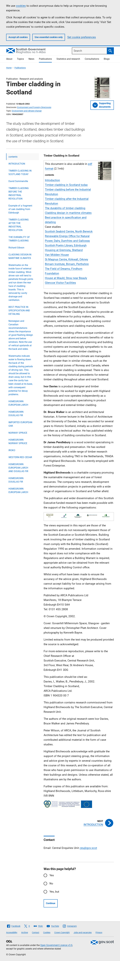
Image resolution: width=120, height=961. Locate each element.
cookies (21, 5)
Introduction (52, 180)
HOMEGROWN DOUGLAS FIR (15, 413)
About (9, 59)
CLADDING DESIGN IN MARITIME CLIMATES (19, 256)
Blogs (107, 59)
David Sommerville (18, 181)
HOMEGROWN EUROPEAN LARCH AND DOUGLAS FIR (18, 468)
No (51, 883)
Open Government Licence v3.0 (56, 945)
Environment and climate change (27, 111)
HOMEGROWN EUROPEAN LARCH (18, 403)
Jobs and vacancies (83, 932)
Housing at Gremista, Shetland (64, 250)
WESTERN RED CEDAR (20, 457)
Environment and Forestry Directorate (34, 107)
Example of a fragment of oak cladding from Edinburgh (20, 209)
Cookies (46, 932)
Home (9, 68)
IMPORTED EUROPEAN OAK (20, 424)
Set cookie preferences (81, 37)
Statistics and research (68, 59)
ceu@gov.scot (88, 848)
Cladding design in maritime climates (68, 212)
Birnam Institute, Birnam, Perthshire (67, 264)
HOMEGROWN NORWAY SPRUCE (17, 441)
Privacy (99, 932)
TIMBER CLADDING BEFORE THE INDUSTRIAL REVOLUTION (18, 193)
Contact (35, 932)
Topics (20, 59)
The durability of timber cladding (65, 208)
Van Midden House (57, 254)
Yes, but (54, 891)
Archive (24, 932)
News (31, 59)
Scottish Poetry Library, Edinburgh (65, 245)
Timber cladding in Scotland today (66, 185)
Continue (50, 903)
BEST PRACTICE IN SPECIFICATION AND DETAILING (19, 310)
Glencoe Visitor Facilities (60, 282)
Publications (45, 59)
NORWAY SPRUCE (17, 432)
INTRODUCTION (16, 163)
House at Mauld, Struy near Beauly (66, 278)
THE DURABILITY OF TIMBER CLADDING (19, 239)
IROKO (11, 450)
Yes (51, 875)
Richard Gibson (16, 247)
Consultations (92, 59)
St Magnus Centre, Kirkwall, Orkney (66, 259)
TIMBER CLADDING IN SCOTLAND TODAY (19, 172)
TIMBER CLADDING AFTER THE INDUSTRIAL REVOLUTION (18, 225)
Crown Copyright (62, 932)
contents (12, 156)
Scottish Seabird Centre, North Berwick (69, 231)
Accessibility (11, 932)
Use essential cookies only (49, 37)
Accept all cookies (18, 37)
